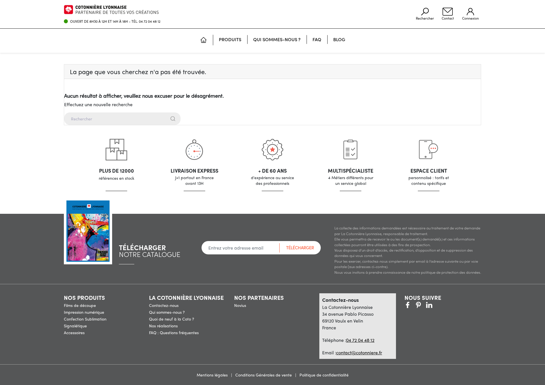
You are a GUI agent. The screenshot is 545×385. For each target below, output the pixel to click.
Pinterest (418, 305)
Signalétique (75, 326)
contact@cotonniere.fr (359, 352)
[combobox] (272, 118)
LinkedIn (440, 305)
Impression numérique (84, 312)
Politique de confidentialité (324, 375)
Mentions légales (213, 375)
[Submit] (172, 118)
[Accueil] (203, 40)
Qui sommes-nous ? (167, 312)
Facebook (407, 305)
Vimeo (429, 305)
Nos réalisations (163, 326)
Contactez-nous (164, 305)
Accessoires (74, 332)
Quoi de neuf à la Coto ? (171, 319)
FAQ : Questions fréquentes (174, 332)
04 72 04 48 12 (149, 21)
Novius (240, 305)
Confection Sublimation (85, 319)
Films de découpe (80, 305)
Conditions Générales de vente (264, 375)
